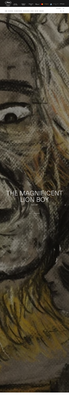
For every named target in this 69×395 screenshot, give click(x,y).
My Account (58, 8)
